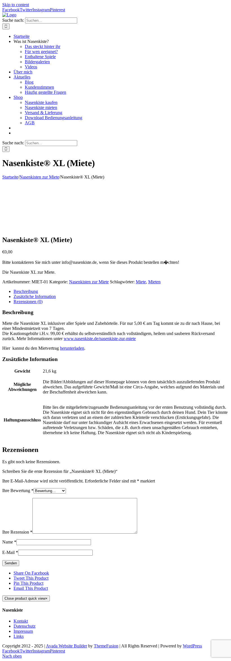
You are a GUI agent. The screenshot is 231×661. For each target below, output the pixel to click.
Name (9, 542)
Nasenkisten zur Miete (89, 281)
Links (19, 636)
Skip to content (15, 4)
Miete (141, 281)
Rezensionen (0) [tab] (28, 301)
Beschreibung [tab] (26, 291)
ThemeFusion (106, 645)
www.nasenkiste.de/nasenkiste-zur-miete (100, 338)
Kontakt (21, 621)
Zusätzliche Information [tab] (35, 296)
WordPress (192, 645)
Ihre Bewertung (18, 490)
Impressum (23, 631)
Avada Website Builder (66, 645)
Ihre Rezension (17, 532)
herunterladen (72, 348)
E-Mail (10, 552)
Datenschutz (24, 626)
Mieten (154, 281)
